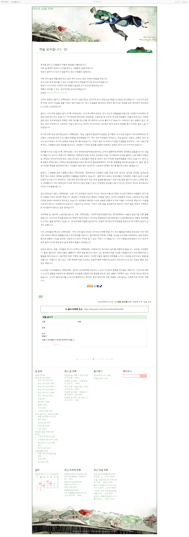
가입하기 (185, 2)
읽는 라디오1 (45, 395)
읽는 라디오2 (46, 392)
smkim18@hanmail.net (57, 92)
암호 (43, 328)
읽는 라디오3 (46, 389)
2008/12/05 (69, 490)
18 (44, 486)
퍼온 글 (43, 426)
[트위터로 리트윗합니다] (95, 286)
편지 (42, 419)
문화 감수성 (43, 378)
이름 (43, 322)
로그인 (177, 2)
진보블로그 (86, 531)
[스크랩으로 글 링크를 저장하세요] (90, 286)
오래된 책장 (45, 411)
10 (40, 484)
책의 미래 (68, 487)
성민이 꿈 (44, 448)
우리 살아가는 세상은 (47, 414)
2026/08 (47, 474)
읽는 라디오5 (46, 383)
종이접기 (44, 402)
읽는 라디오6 (45, 380)
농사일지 (43, 462)
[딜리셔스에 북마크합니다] (101, 286)
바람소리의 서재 (101, 378)
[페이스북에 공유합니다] (98, 286)
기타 (42, 408)
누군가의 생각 (46, 436)
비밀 (43, 340)
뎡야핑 (113, 531)
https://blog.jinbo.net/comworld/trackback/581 (104, 309)
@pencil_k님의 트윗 (73, 482)
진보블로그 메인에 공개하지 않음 (60, 340)
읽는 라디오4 (46, 386)
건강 (42, 459)
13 (50, 484)
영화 (42, 405)
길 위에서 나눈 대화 (102, 375)
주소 (43, 334)
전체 (40, 375)
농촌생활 (41, 451)
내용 (79, 322)
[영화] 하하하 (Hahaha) (74, 474)
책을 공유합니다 (124, 302)
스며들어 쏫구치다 (48, 439)
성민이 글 (44, 423)
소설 (41, 399)
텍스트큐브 (96, 531)
